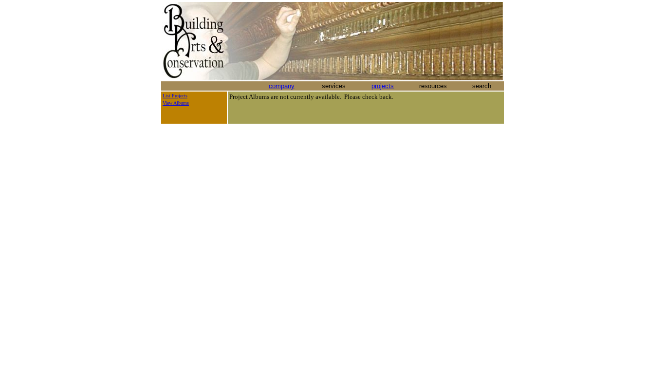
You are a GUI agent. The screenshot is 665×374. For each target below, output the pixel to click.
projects (382, 86)
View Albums (176, 103)
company (282, 86)
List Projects (175, 95)
